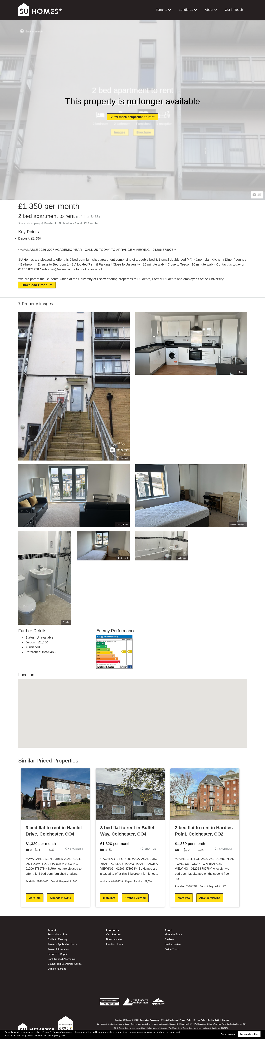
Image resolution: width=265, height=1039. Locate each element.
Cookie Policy (200, 1020)
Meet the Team (173, 934)
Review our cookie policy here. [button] (50, 1035)
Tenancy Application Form (62, 944)
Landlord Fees (114, 944)
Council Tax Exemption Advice (65, 963)
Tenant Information (58, 949)
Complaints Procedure (149, 1020)
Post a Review (173, 944)
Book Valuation (114, 939)
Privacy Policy (186, 1020)
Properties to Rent (58, 934)
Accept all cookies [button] (249, 1034)
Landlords (186, 10)
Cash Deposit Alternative (62, 958)
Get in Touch (234, 10)
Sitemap (225, 1020)
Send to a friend (72, 223)
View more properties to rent (132, 117)
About (209, 10)
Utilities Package (57, 968)
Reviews (169, 939)
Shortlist (93, 223)
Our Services (113, 934)
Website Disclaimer (169, 1020)
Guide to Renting (57, 939)
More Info (34, 897)
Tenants (161, 10)
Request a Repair (58, 954)
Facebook (50, 223)
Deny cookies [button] (228, 1034)
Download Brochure (37, 285)
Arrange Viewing (60, 897)
